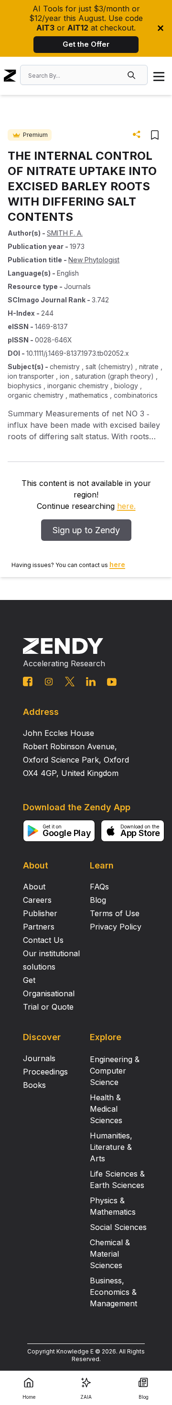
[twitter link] (70, 681)
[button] (132, 75)
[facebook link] (27, 681)
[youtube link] (112, 682)
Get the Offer (86, 44)
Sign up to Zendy (86, 530)
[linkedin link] (91, 681)
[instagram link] (49, 681)
